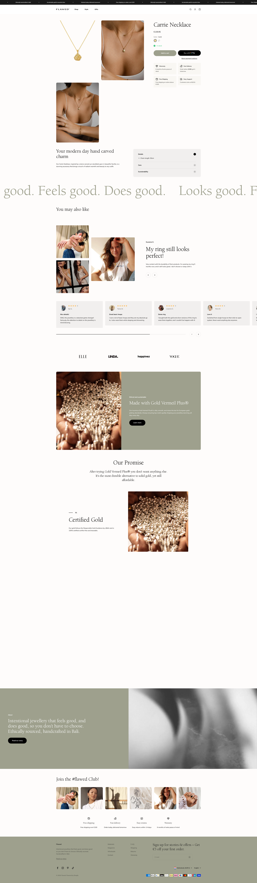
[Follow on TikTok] (73, 868)
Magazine (111, 848)
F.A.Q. (132, 844)
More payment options (189, 58)
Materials (111, 844)
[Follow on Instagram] (62, 868)
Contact (110, 855)
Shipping (134, 848)
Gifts (96, 9)
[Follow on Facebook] (57, 868)
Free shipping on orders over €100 (50, 2)
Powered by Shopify (72, 875)
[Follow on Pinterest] (67, 868)
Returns (133, 851)
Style (86, 9)
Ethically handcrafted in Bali (83, 2)
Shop (76, 9)
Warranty (134, 855)
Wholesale (111, 851)
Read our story (17, 741)
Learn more (137, 423)
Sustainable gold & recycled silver (116, 2)
